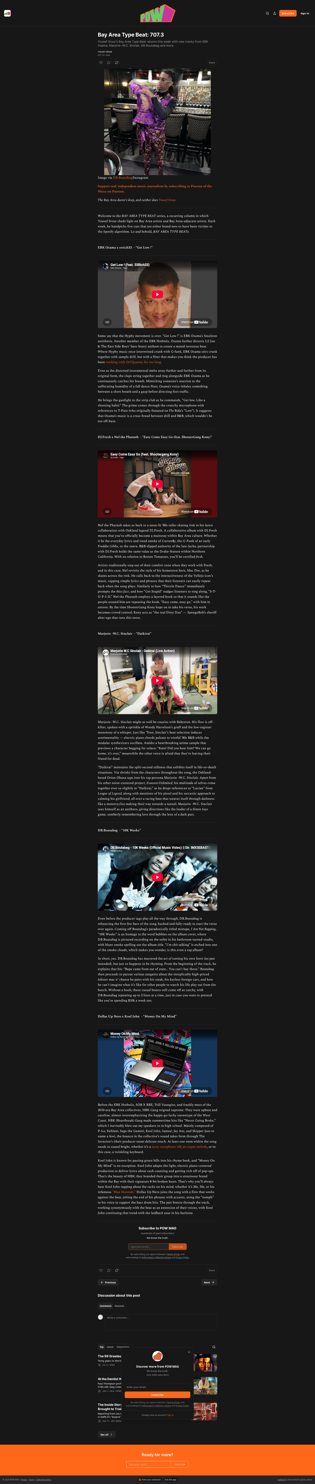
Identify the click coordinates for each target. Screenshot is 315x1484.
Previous (110, 1282)
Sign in (305, 13)
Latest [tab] (110, 1346)
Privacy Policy (182, 1405)
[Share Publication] (274, 13)
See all (104, 1434)
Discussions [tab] (123, 1346)
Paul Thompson (118, 1391)
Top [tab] (102, 1346)
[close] (189, 1352)
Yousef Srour (105, 52)
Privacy (24, 1479)
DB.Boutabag (122, 177)
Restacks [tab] (119, 1305)
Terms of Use (173, 1402)
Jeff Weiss (116, 1421)
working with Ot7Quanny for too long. (134, 362)
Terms (32, 1479)
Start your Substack (151, 1479)
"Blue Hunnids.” (124, 1192)
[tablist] (112, 1306)
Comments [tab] (105, 1305)
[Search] (267, 13)
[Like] (101, 62)
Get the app (170, 1479)
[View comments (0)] (109, 62)
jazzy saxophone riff (166, 1146)
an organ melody (195, 1146)
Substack (282, 1479)
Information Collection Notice (156, 1405)
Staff (112, 1365)
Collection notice (43, 1479)
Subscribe (288, 13)
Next (207, 1282)
